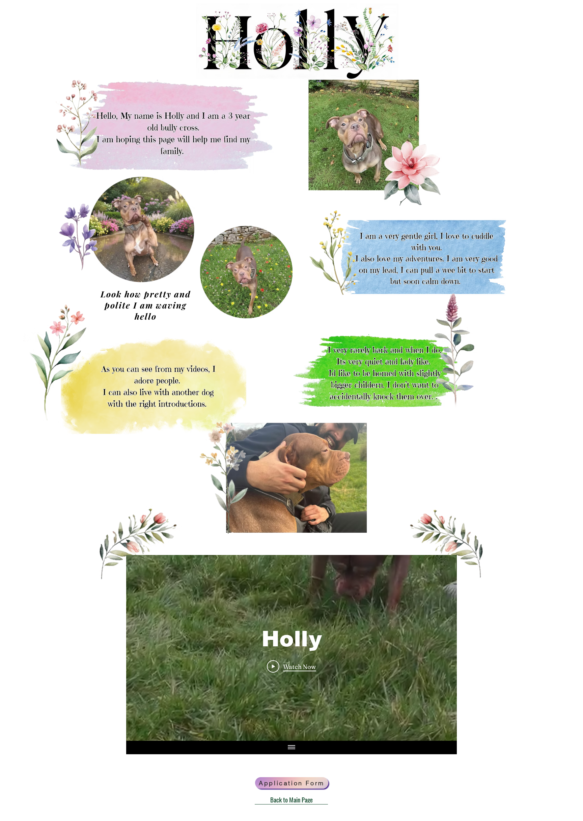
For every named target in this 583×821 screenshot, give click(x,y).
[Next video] (443, 648)
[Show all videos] (291, 747)
